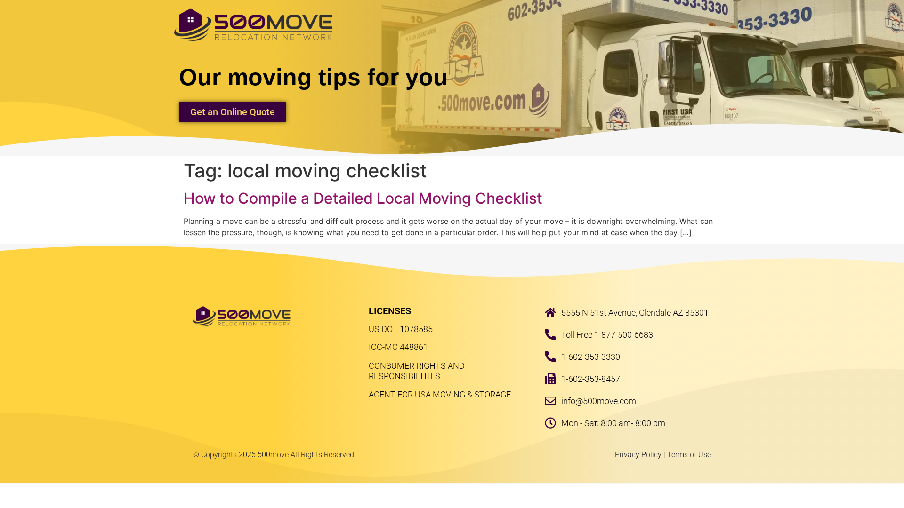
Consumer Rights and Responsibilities (417, 371)
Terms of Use (689, 454)
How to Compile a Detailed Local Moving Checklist (363, 198)
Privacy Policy (638, 454)
